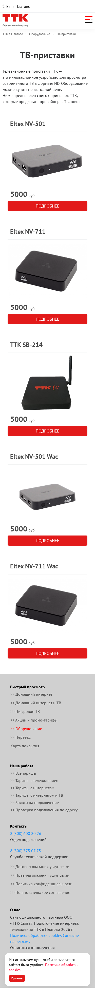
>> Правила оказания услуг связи (39, 875)
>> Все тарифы (23, 773)
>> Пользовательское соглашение (40, 892)
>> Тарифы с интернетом (32, 787)
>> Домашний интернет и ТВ (35, 702)
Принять (17, 978)
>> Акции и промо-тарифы (34, 720)
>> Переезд (20, 737)
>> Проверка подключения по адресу (44, 809)
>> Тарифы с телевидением (34, 780)
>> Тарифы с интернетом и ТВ (36, 795)
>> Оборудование (26, 728)
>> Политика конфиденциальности (41, 883)
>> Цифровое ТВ (25, 711)
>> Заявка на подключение (34, 802)
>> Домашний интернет (31, 694)
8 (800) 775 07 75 (25, 850)
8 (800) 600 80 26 (25, 833)
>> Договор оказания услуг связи (39, 866)
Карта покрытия (24, 745)
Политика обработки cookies (36, 935)
